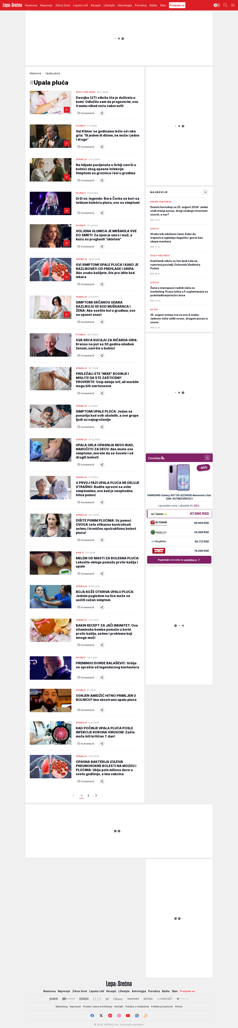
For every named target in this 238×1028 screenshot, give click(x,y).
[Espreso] (84, 999)
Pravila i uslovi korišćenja (97, 1006)
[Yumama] (164, 999)
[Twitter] (101, 1015)
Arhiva (178, 1006)
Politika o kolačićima (137, 1006)
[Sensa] (148, 999)
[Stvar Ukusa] (182, 999)
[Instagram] (119, 1015)
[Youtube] (128, 1015)
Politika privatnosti (162, 1006)
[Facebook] (92, 1015)
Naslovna (35, 73)
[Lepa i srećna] (12, 5)
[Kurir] (53, 999)
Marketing (61, 1006)
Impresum (75, 1006)
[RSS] (145, 1015)
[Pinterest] (110, 1015)
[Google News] (137, 1015)
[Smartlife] (133, 999)
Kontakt (118, 1006)
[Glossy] (118, 999)
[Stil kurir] (107, 999)
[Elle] (97, 999)
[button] (86, 113)
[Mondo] (68, 999)
